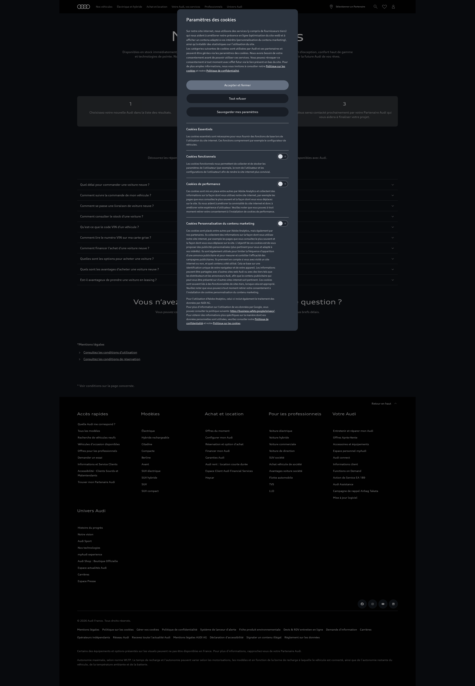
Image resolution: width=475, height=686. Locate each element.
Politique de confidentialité (222, 70)
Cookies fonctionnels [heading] (201, 156)
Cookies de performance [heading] (203, 184)
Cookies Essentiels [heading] (199, 129)
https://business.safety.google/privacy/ (252, 311)
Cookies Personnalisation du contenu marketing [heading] (220, 223)
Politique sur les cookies (226, 323)
